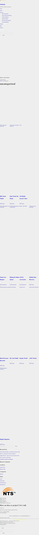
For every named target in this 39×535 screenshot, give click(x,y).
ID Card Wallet (14, 358)
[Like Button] (0, 201)
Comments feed (3, 482)
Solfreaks (2, 4)
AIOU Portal (32, 358)
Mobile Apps (2, 203)
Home (1, 80)
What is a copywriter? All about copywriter (7, 453)
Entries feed (2, 480)
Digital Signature (5, 439)
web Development (3, 284)
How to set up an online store (5, 457)
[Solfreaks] (19, 1)
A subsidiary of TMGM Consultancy (20, 519)
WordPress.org (2, 484)
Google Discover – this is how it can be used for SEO (9, 455)
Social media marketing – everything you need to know (10, 451)
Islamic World (23, 358)
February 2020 (2, 469)
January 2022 (2, 467)
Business (1, 474)
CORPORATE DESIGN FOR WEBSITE (6, 459)
